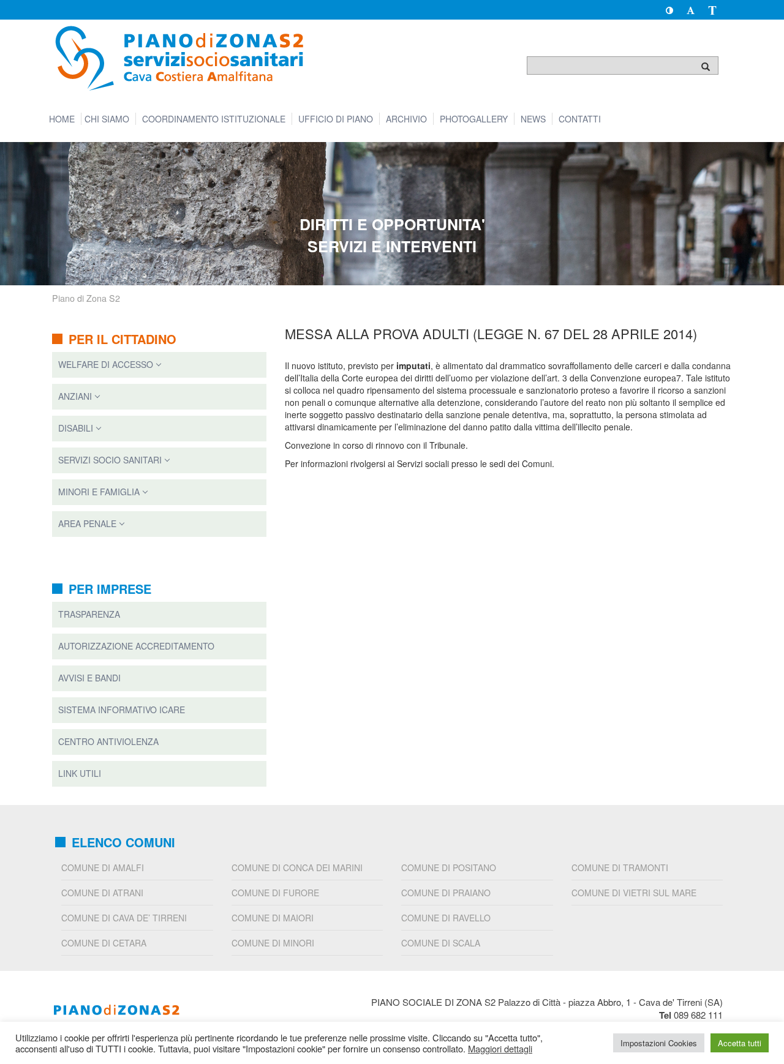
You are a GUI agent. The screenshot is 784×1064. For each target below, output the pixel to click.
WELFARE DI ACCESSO (105, 364)
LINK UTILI (79, 773)
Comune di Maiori (273, 918)
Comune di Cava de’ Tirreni (124, 918)
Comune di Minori (273, 943)
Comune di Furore (275, 892)
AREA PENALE (87, 523)
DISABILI (75, 428)
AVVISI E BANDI (89, 678)
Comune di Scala (440, 943)
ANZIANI (75, 396)
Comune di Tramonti (619, 867)
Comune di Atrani (102, 892)
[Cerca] (706, 66)
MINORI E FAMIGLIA (99, 491)
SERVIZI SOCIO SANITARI (110, 460)
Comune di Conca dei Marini (297, 867)
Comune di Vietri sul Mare (633, 892)
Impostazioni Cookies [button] (658, 1043)
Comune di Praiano (446, 892)
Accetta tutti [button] (739, 1043)
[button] (669, 9)
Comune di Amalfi (102, 867)
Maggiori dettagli (500, 1048)
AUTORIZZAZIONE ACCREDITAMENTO (136, 646)
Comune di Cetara (103, 943)
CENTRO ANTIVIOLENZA (108, 741)
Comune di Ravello (446, 918)
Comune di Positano (448, 867)
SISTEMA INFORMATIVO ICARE (121, 709)
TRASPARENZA (89, 614)
